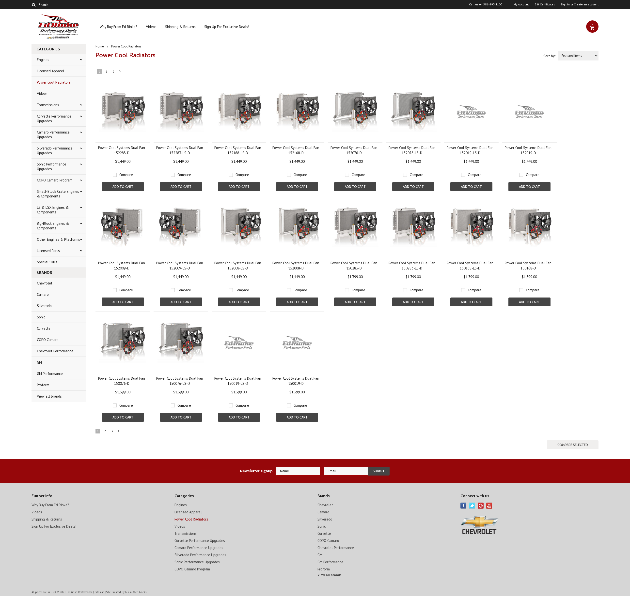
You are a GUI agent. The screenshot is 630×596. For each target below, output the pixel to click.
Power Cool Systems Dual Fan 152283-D (121, 150)
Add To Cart (122, 187)
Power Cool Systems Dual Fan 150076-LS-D (179, 381)
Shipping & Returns (180, 26)
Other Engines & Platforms (58, 239)
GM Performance (50, 373)
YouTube (489, 506)
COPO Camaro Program (54, 180)
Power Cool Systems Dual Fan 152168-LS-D (237, 150)
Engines (43, 59)
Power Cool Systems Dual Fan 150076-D (121, 381)
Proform (43, 385)
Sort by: (549, 56)
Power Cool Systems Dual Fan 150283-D (354, 265)
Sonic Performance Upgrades (51, 166)
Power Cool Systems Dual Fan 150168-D (528, 265)
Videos (151, 26)
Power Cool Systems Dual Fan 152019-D (528, 150)
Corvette (43, 328)
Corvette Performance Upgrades (54, 118)
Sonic (41, 317)
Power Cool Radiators (54, 82)
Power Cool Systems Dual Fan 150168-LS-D (470, 265)
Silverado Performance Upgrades (55, 150)
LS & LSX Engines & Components (53, 209)
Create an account (586, 4)
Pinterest (481, 506)
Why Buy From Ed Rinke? (118, 26)
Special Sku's (47, 262)
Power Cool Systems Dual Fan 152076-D (354, 150)
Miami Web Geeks (135, 592)
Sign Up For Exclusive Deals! (226, 26)
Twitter (472, 506)
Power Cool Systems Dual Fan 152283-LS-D (179, 150)
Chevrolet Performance (55, 351)
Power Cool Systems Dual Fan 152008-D (295, 265)
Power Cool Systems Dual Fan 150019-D (295, 381)
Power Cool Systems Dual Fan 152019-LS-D (470, 150)
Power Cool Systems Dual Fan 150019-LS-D (237, 381)
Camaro (43, 294)
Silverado (44, 305)
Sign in (565, 4)
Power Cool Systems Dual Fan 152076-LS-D (412, 150)
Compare (126, 174)
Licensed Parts (48, 250)
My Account (521, 4)
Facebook (463, 506)
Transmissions (48, 105)
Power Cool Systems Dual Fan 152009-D (121, 265)
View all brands (49, 396)
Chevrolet (44, 283)
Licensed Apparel (50, 71)
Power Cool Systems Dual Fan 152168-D (295, 150)
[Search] (34, 4)
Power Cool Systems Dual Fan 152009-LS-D (179, 265)
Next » (120, 72)
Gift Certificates (545, 4)
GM (39, 362)
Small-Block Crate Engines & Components (58, 193)
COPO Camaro (48, 339)
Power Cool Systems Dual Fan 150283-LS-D (412, 265)
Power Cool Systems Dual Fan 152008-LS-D (237, 265)
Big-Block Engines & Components (53, 225)
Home (99, 46)
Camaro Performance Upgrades (53, 134)
